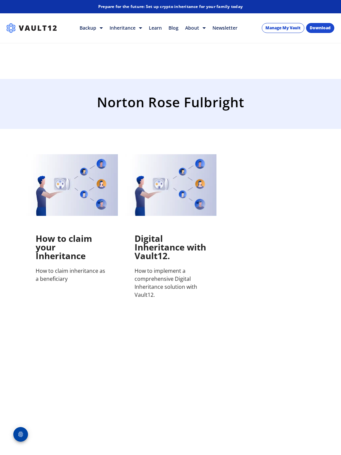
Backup (89, 28)
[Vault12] (32, 28)
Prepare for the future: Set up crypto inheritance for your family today (170, 6)
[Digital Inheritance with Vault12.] (171, 185)
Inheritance (123, 28)
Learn (155, 28)
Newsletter (224, 28)
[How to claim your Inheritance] (72, 185)
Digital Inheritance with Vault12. (170, 247)
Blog (173, 28)
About (192, 28)
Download (320, 28)
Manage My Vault (283, 28)
